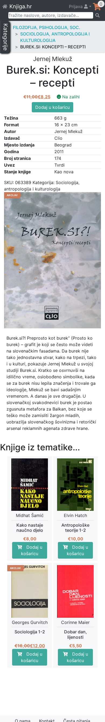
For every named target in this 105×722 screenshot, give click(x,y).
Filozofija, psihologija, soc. (46, 27)
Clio (58, 138)
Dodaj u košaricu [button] (31, 550)
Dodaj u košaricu (52, 107)
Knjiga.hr (20, 6)
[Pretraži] (97, 15)
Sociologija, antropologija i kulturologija (55, 37)
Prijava (76, 6)
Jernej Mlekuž (68, 131)
